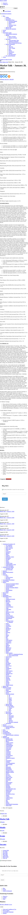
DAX (10, 714)
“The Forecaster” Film (14, 40)
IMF (7, 765)
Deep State (8, 549)
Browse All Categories (11, 28)
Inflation (8, 553)
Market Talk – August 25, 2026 (7, 511)
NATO (7, 773)
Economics (8, 18)
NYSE (10, 719)
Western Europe (9, 685)
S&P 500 (11, 720)
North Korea (8, 656)
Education (8, 756)
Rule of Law (8, 665)
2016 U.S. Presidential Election (16, 654)
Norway (7, 658)
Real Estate (8, 712)
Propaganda (8, 783)
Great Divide (6, 581)
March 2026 (5, 856)
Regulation (8, 558)
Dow (10, 49)
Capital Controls (9, 742)
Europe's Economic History (12, 587)
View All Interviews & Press (15, 43)
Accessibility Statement (8, 912)
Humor (4, 594)
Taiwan (7, 677)
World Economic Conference (12, 735)
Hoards (7, 588)
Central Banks (9, 746)
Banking (5, 571)
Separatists (8, 787)
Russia (7, 667)
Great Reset (8, 626)
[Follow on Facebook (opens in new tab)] (1, 6)
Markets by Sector (7, 687)
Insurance (8, 632)
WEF (7, 801)
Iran (7, 633)
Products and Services (8, 726)
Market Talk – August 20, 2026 (7, 529)
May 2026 (5, 854)
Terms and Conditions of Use (9, 909)
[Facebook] (1, 76)
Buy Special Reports (10, 55)
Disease (7, 613)
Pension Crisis (9, 777)
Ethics (10, 23)
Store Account (8, 59)
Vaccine (7, 683)
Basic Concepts (12, 36)
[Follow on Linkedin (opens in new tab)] (0, 6)
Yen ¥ (10, 701)
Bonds (7, 690)
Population (8, 779)
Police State (8, 778)
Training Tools (9, 563)
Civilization (8, 749)
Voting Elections (9, 565)
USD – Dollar (12, 48)
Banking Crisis (9, 738)
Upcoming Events (7, 733)
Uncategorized (6, 732)
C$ (9, 696)
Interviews (8, 39)
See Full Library (12, 54)
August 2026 (6, 850)
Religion (8, 785)
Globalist (8, 761)
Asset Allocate (9, 546)
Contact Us (5, 4)
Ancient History (9, 586)
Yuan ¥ (10, 703)
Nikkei (10, 718)
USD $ (10, 700)
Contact (4, 897)
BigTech (8, 600)
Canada (7, 603)
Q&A (4, 729)
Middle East (8, 647)
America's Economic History (12, 583)
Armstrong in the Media (8, 567)
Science (7, 669)
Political (10, 53)
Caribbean (8, 604)
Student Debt (9, 790)
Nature (7, 651)
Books (4, 573)
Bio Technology (9, 740)
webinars (5, 736)
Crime (7, 610)
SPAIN (7, 674)
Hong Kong (5, 592)
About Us (5, 3)
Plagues (4, 724)
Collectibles (8, 609)
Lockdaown (8, 642)
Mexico (7, 646)
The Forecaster (9, 569)
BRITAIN (8, 601)
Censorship (8, 605)
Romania (8, 664)
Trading (7, 562)
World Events (6, 737)
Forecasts (5, 574)
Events (4, 30)
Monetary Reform (10, 772)
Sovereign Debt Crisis (11, 788)
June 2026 (5, 853)
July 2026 (5, 851)
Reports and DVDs (10, 727)
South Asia (8, 672)
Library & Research (10, 44)
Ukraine (7, 682)
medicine (8, 645)
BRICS (7, 741)
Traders (7, 795)
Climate (7, 750)
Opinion (7, 555)
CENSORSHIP (9, 745)
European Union (12, 25)
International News (10, 20)
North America (9, 653)
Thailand (8, 678)
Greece (7, 627)
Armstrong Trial (9, 568)
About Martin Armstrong (11, 34)
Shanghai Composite (13, 722)
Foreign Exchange (10, 694)
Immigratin (8, 767)
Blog (4, 16)
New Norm (8, 776)
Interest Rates (9, 704)
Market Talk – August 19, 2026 (7, 536)
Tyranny (8, 796)
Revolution (8, 663)
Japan (7, 638)
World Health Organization (12, 804)
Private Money (9, 782)
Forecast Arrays (9, 577)
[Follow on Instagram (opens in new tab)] (4, 6)
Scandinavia (8, 668)
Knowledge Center (7, 32)
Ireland (7, 635)
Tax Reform (11, 52)
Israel (7, 636)
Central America (9, 606)
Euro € (10, 697)
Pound (10, 699)
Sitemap (5, 913)
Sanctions (8, 786)
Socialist (8, 559)
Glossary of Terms (13, 37)
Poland (7, 659)
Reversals (8, 578)
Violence (8, 799)
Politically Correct (10, 556)
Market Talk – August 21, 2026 (7, 523)
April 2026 (5, 855)
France (7, 623)
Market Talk (8, 27)
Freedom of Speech (10, 758)
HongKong (8, 628)
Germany (11, 26)
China (7, 608)
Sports (7, 560)
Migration (8, 650)
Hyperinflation (9, 590)
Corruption (8, 754)
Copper (10, 708)
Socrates (8, 728)
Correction (8, 753)
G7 (6, 759)
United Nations (9, 797)
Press (7, 781)
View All (5, 858)
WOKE (7, 802)
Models (7, 35)
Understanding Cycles (11, 564)
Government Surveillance (8, 579)
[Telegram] (6, 76)
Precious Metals (9, 705)
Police (7, 660)
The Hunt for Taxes (10, 794)
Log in (10, 904)
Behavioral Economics (8, 572)
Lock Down (8, 641)
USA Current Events (13, 655)
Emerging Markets (13, 21)
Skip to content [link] (3, 0)
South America (9, 670)
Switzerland (8, 676)
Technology (8, 723)
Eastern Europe (9, 615)
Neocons (8, 774)
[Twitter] (4, 76)
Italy (7, 637)
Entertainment (12, 22)
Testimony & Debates (13, 41)
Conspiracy (8, 751)
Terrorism (8, 792)
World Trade (8, 805)
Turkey (7, 681)
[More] (9, 76)
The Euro (11, 46)
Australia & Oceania (10, 599)
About (4, 57)
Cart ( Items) (7, 11)
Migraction (8, 649)
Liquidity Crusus (9, 770)
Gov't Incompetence (10, 763)
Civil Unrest (8, 747)
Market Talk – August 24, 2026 (7, 517)
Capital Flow (9, 744)
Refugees (11, 622)
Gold (10, 45)
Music (7, 554)
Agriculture (8, 688)
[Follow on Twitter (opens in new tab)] (3, 6)
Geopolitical (8, 760)
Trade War (8, 679)
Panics (7, 591)
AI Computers (9, 545)
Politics (7, 17)
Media (7, 644)
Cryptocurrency (9, 755)
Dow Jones (11, 715)
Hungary (8, 629)
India (7, 631)
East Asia (8, 614)
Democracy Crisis (10, 612)
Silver (10, 710)
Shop (4, 31)
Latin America (9, 640)
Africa (7, 597)
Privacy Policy (6, 910)
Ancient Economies (10, 585)
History (10, 50)
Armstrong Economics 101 (9, 544)
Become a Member (4, 904)
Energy (7, 692)
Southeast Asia (9, 673)
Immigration (5, 595)
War (7, 800)
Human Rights (9, 764)
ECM (7, 550)
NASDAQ (11, 717)
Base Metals (11, 706)
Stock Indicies (9, 713)
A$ (9, 695)
